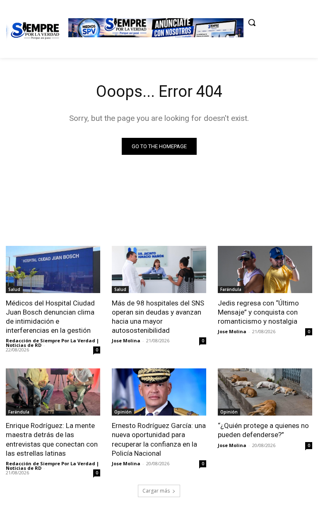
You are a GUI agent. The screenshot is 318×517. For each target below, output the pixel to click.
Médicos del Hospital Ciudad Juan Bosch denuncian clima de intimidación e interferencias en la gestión (50, 316)
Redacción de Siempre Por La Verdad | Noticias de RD (52, 342)
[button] (252, 22)
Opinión (123, 412)
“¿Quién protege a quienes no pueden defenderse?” (263, 430)
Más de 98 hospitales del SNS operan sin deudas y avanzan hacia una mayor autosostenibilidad (158, 316)
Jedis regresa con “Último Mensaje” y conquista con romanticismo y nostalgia (258, 312)
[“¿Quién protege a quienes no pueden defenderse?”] (265, 392)
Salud (14, 289)
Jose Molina (126, 340)
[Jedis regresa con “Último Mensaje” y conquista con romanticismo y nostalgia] (265, 269)
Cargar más (156, 490)
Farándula (230, 289)
